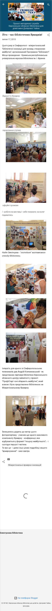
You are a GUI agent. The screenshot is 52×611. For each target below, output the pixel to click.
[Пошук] (48, 5)
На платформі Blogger (27, 598)
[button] (48, 35)
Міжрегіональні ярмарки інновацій (24, 465)
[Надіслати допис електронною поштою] (8, 460)
